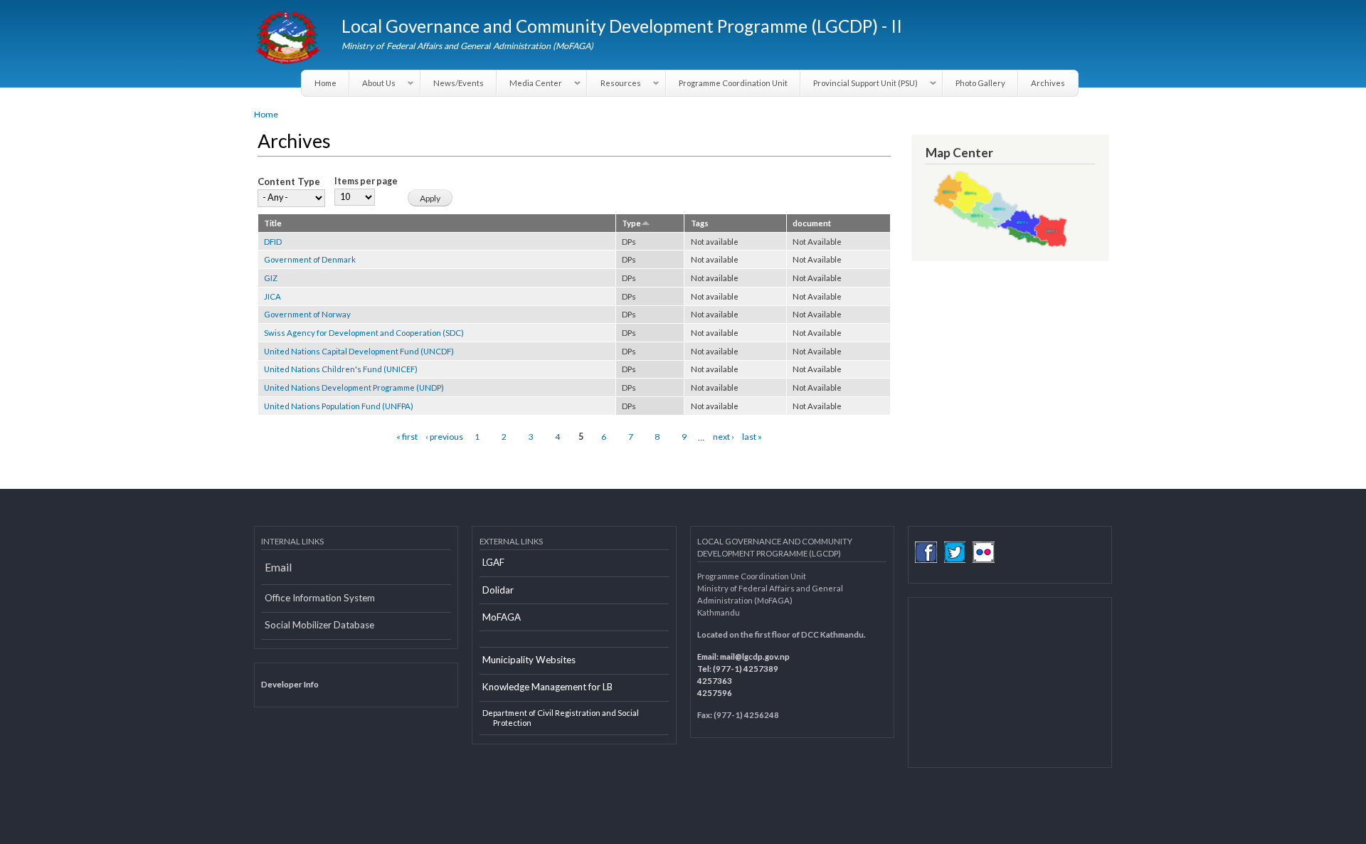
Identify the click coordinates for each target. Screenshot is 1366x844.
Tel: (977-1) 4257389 (737, 668)
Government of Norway (307, 314)
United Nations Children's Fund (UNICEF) (341, 369)
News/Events (458, 83)
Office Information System (320, 597)
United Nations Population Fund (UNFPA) (338, 406)
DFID (273, 241)
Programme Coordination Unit (733, 83)
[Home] (289, 39)
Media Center (529, 83)
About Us (373, 83)
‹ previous (444, 436)
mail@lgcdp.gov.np (755, 656)
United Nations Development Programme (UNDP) (354, 387)
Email (278, 567)
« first (407, 436)
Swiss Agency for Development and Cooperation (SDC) (364, 332)
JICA (272, 296)
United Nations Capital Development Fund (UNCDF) (359, 351)
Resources (614, 83)
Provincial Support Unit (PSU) (859, 83)
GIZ (270, 278)
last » (752, 436)
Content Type (289, 181)
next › (723, 436)
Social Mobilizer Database (319, 625)
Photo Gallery (980, 83)
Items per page (366, 181)
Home (325, 83)
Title (273, 223)
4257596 (714, 692)
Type (631, 223)
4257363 (714, 680)
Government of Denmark (310, 259)
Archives (1048, 83)
